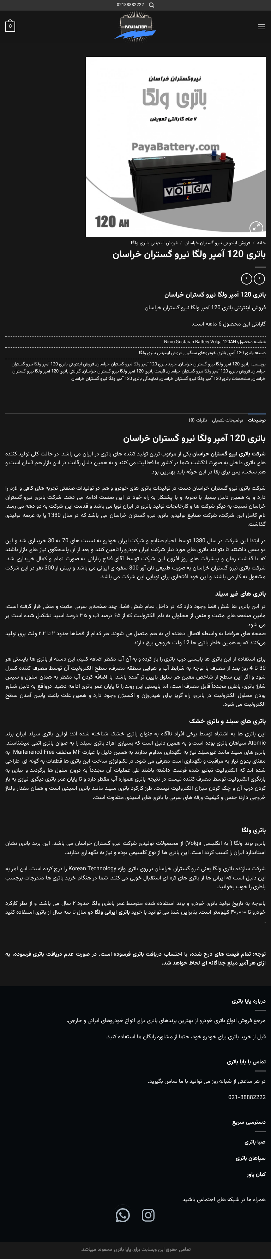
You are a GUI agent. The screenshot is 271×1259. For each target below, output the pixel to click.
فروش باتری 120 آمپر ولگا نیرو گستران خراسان (208, 371)
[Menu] (261, 26)
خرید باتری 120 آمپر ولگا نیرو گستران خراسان (136, 364)
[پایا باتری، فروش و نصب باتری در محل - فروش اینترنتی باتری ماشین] (135, 27)
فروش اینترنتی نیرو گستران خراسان (217, 243)
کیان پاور (256, 1174)
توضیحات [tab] (257, 420)
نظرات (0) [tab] (198, 420)
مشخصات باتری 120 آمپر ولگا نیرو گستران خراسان (205, 378)
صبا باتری (255, 1142)
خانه (261, 243)
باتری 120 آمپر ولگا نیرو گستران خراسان (214, 364)
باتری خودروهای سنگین (205, 353)
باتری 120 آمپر (241, 353)
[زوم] (256, 228)
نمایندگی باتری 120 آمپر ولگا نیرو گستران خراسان (114, 378)
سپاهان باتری (251, 1158)
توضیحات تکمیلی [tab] (227, 420)
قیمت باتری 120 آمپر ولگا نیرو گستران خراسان (124, 371)
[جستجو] (151, 5)
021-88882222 (247, 1097)
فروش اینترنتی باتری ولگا (154, 243)
